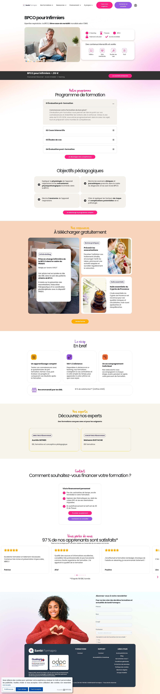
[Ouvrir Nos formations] (52, 5)
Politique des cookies (122, 667)
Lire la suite (7, 685)
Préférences (8, 689)
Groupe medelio (122, 672)
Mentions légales (121, 670)
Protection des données (121, 664)
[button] (42, 435)
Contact (80, 653)
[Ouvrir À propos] (92, 5)
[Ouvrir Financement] (80, 5)
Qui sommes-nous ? (121, 658)
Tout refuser (22, 689)
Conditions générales (122, 661)
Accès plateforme (122, 653)
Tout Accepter (36, 689)
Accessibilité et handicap (101, 657)
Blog (121, 656)
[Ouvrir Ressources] (65, 5)
